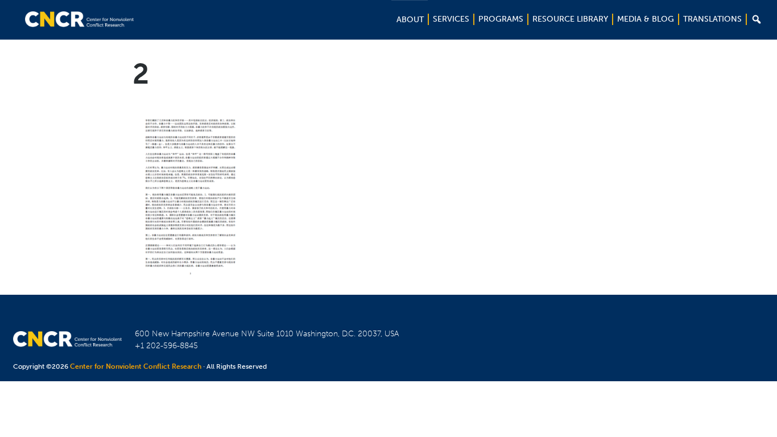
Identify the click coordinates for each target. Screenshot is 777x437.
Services (451, 19)
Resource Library (570, 19)
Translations (712, 19)
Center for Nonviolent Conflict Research (135, 366)
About (410, 19)
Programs (500, 19)
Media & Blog (645, 19)
